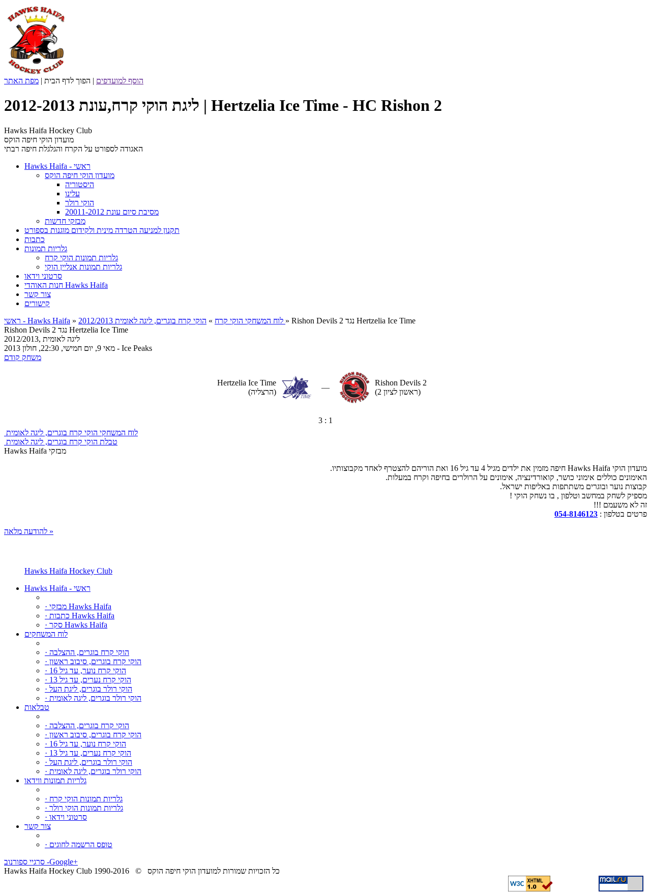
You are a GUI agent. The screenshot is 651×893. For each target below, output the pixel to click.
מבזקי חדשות (65, 221)
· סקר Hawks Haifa (76, 624)
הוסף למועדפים (119, 80)
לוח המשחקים (46, 634)
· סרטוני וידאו (66, 817)
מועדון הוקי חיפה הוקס (79, 175)
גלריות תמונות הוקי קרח (81, 257)
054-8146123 (576, 514)
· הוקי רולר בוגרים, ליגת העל (88, 688)
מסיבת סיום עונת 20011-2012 (112, 211)
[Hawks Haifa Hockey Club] (36, 73)
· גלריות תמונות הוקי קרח (84, 798)
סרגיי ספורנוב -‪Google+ (41, 861)
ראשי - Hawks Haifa (37, 320)
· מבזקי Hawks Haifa (78, 606)
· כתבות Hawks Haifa (79, 615)
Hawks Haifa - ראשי (57, 588)
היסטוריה (79, 184)
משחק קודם (22, 357)
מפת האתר (21, 80)
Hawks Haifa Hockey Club (68, 571)
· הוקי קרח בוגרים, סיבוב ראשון (93, 661)
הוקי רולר (79, 202)
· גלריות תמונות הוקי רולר (84, 807)
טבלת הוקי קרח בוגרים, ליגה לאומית (60, 441)
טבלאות (36, 707)
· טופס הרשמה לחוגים (78, 844)
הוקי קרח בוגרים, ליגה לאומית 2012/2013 (181, 320)
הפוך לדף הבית (67, 80)
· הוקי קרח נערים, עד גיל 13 (88, 679)
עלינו (72, 193)
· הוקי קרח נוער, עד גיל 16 (85, 670)
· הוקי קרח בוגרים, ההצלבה (87, 652)
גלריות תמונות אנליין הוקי (83, 266)
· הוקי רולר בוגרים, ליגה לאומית (93, 698)
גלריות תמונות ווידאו (55, 780)
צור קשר (37, 826)
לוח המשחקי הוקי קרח (249, 320)
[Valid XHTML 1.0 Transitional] (530, 888)
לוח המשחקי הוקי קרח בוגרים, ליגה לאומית (71, 432)
